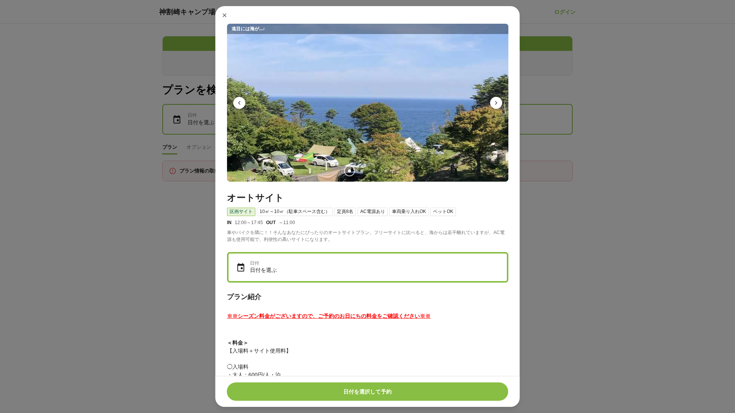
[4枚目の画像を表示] (385, 171)
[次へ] (496, 103)
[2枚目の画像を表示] (361, 171)
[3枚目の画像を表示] (373, 171)
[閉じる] (225, 15)
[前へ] (239, 103)
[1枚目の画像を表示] (349, 171)
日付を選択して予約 (367, 392)
